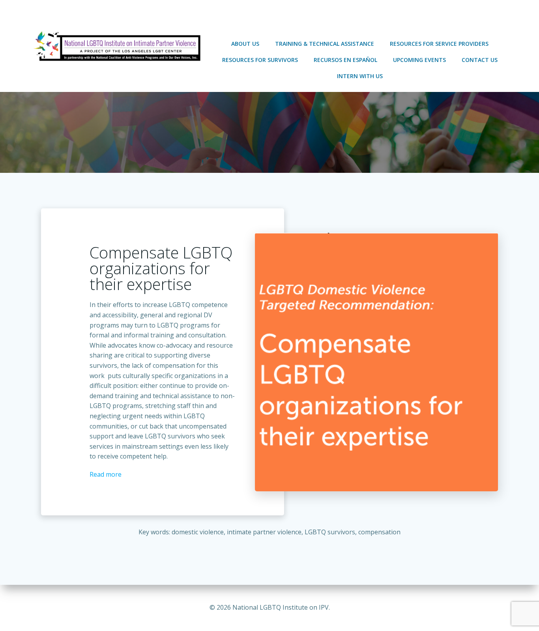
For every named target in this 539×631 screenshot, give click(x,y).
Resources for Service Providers (439, 43)
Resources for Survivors (260, 60)
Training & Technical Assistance (324, 43)
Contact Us (480, 60)
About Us (245, 43)
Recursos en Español (345, 60)
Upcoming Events (419, 60)
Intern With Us (360, 76)
